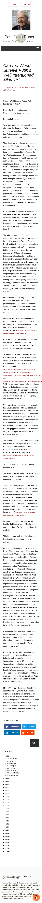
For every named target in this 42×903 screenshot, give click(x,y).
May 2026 (10, 766)
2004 (8, 836)
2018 (8, 799)
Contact (32, 877)
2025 (8, 778)
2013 (8, 815)
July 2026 (10, 761)
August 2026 (10, 759)
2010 (8, 824)
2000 (8, 848)
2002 (8, 842)
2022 (8, 787)
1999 (8, 851)
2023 (8, 784)
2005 (8, 833)
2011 (7, 821)
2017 (8, 802)
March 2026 (10, 770)
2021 (8, 790)
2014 (8, 812)
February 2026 (11, 773)
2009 (8, 827)
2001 (8, 845)
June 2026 (10, 763)
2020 (8, 793)
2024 (8, 781)
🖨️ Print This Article (9, 90)
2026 (8, 756)
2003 (8, 839)
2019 (8, 796)
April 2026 (10, 768)
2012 (8, 818)
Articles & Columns (30, 87)
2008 (8, 830)
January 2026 (11, 775)
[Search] (34, 743)
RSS (25, 877)
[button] (12, 726)
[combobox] (16, 743)
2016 (8, 805)
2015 (8, 809)
